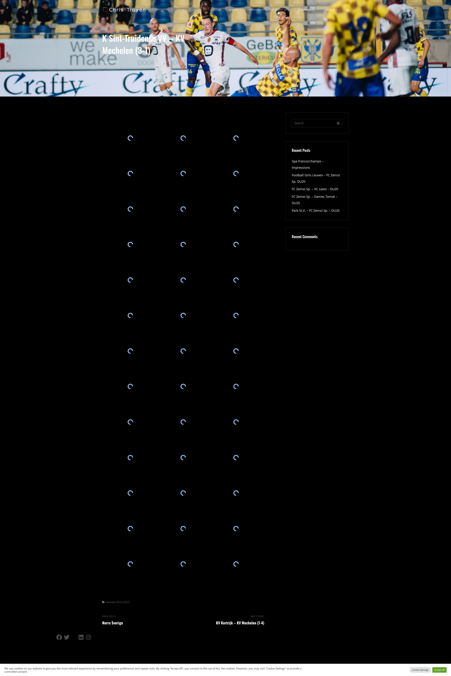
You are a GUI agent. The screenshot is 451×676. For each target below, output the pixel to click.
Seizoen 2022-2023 (118, 602)
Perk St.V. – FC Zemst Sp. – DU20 (315, 210)
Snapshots (256, 9)
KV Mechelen (306, 9)
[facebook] (59, 637)
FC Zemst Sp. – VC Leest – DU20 (315, 189)
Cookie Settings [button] (420, 669)
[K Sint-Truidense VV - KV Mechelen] (130, 138)
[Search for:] (317, 123)
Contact (331, 9)
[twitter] (66, 637)
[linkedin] (81, 637)
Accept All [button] (439, 669)
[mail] (74, 637)
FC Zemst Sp (279, 9)
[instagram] (89, 637)
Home (217, 9)
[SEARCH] (348, 10)
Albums (233, 9)
